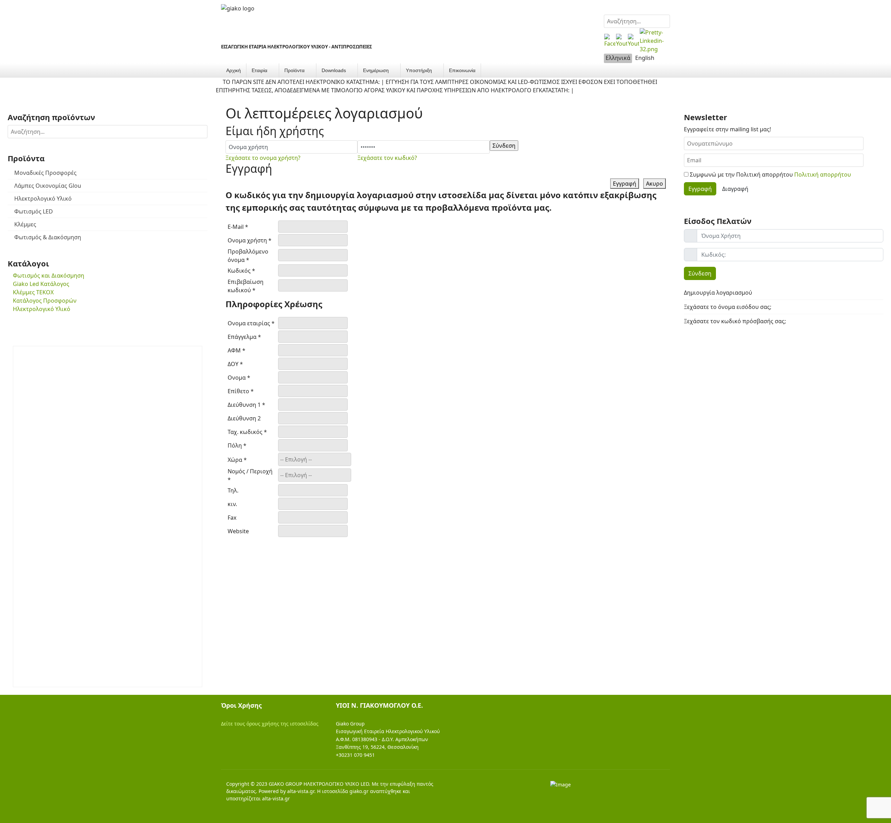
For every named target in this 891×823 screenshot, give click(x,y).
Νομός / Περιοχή (250, 475)
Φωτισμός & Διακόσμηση (47, 237)
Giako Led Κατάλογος (41, 284)
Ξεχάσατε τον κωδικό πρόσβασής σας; (735, 321)
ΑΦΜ (236, 350)
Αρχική (233, 70)
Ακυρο (654, 183)
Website (238, 531)
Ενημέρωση (376, 70)
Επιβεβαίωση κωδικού (245, 286)
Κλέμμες (25, 224)
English (644, 58)
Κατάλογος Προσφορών (45, 300)
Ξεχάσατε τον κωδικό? (387, 158)
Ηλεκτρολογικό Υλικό (43, 198)
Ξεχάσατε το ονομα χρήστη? (263, 158)
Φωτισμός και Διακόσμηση (48, 275)
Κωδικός (241, 270)
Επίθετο (241, 391)
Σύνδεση (699, 273)
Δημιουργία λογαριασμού (719, 292)
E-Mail (238, 227)
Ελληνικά (618, 58)
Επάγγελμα (244, 337)
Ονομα (239, 377)
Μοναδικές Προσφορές (45, 173)
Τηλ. (233, 490)
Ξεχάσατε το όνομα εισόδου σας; (727, 307)
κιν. (232, 504)
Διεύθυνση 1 (246, 405)
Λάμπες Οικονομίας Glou (47, 185)
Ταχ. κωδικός (247, 432)
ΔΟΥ (235, 364)
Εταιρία (259, 70)
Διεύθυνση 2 (244, 418)
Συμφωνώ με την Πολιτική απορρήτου (769, 174)
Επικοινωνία (462, 70)
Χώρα (237, 460)
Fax (232, 517)
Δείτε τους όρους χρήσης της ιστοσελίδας (269, 723)
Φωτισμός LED (33, 211)
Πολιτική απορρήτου (822, 174)
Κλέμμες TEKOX (33, 292)
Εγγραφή (624, 183)
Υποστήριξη (419, 70)
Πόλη (237, 445)
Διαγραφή (735, 189)
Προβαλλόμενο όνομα (248, 256)
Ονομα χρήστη (249, 240)
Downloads (334, 70)
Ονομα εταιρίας (251, 323)
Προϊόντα (294, 70)
